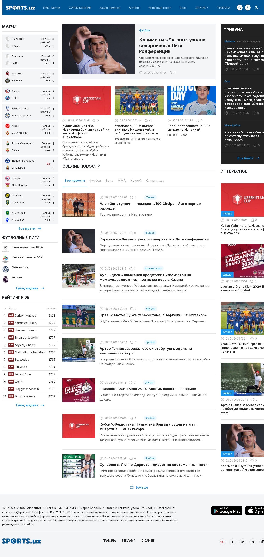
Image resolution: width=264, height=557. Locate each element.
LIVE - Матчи (51, 7)
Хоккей (136, 180)
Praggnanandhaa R (24, 389)
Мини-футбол (232, 125)
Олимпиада (155, 180)
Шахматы (230, 41)
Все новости (75, 180)
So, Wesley (19, 359)
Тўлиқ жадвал (26, 288)
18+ (222, 541)
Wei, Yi (16, 381)
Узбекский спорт (159, 7)
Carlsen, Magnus (22, 315)
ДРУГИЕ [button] (200, 7)
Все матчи (26, 228)
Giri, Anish (18, 367)
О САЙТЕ (147, 540)
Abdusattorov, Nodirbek (27, 352)
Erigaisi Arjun (20, 374)
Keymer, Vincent (22, 345)
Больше (142, 487)
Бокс (183, 7)
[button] (248, 7)
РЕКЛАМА (128, 540)
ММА (122, 180)
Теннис (150, 197)
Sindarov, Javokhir (23, 337)
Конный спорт (153, 268)
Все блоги (245, 158)
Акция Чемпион (110, 7)
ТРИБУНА (223, 7)
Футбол (134, 7)
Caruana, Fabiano (23, 330)
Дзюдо (149, 382)
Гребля (150, 342)
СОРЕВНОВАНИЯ (80, 7)
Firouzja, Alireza (22, 396)
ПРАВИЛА (109, 540)
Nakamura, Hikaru (23, 322)
